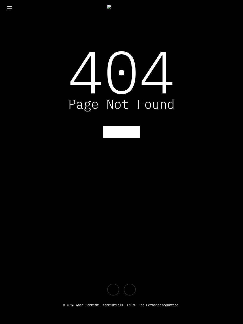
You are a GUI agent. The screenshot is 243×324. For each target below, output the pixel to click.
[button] (9, 8)
